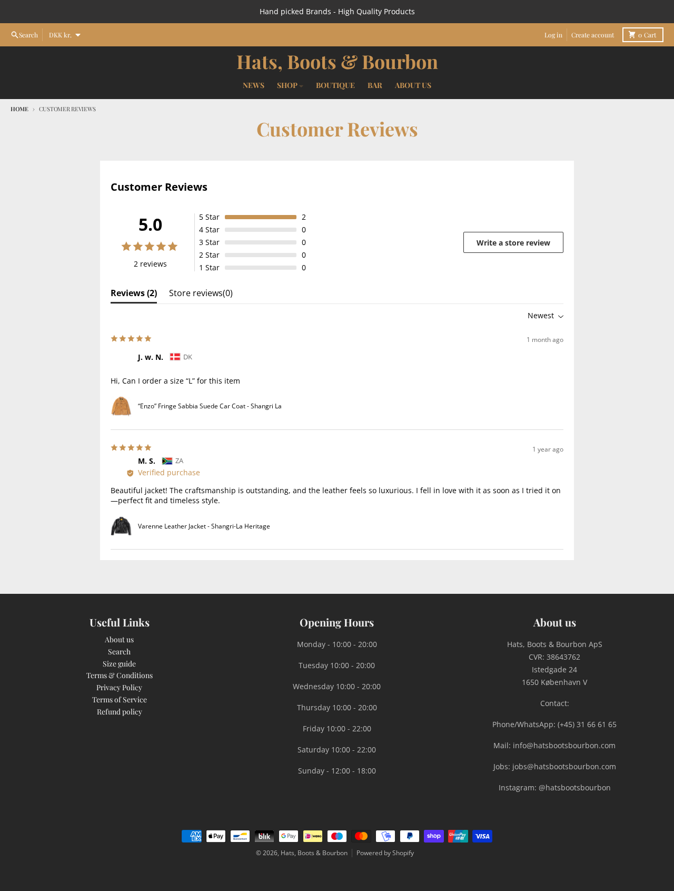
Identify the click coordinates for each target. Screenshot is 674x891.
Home (19, 109)
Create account (592, 35)
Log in (553, 35)
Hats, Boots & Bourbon (337, 61)
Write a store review (513, 243)
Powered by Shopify (385, 852)
